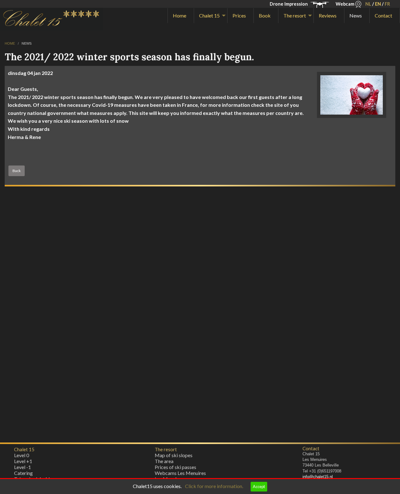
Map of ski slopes (173, 455)
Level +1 (23, 461)
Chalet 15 (209, 15)
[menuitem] (181, 15)
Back (16, 170)
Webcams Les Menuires (180, 473)
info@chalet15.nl (317, 476)
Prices (239, 15)
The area (164, 461)
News (355, 15)
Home (179, 15)
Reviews (328, 15)
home (10, 43)
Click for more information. (214, 486)
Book (265, 15)
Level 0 (21, 455)
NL (368, 4)
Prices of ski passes (175, 467)
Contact (383, 15)
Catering (23, 473)
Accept (259, 486)
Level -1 (22, 467)
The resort (294, 15)
